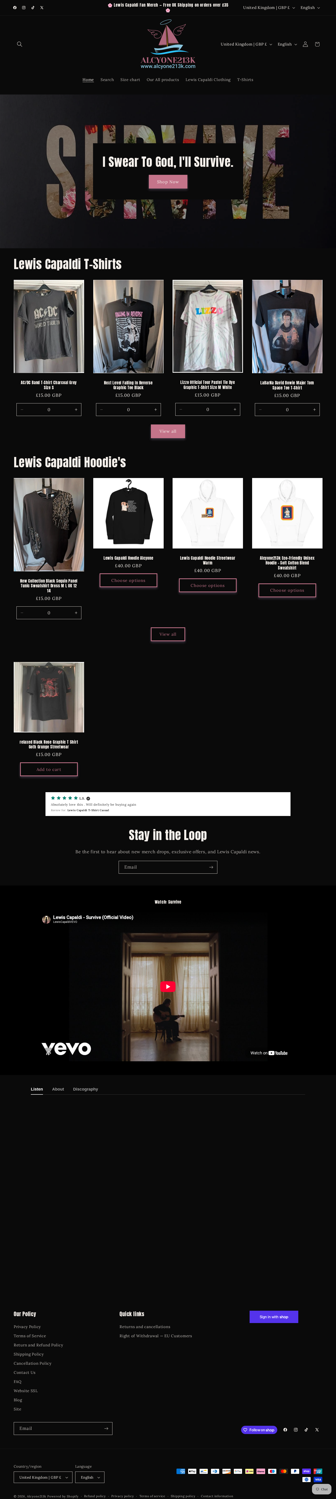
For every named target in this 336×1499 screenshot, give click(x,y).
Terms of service (152, 1496)
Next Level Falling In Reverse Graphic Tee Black (128, 385)
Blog (18, 1399)
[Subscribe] (211, 867)
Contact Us (25, 1372)
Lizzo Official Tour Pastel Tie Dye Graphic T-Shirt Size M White (207, 385)
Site (17, 1409)
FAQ (17, 1381)
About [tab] (58, 1089)
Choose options (128, 580)
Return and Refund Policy (38, 1345)
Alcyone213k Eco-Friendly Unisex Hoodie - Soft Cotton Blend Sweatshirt (287, 563)
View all (168, 431)
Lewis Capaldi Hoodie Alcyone (128, 558)
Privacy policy (122, 1496)
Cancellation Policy (33, 1363)
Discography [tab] (85, 1089)
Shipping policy (183, 1496)
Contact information (217, 1496)
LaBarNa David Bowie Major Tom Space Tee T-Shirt (287, 386)
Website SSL (26, 1390)
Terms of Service (30, 1336)
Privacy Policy (27, 1326)
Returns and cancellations (145, 1326)
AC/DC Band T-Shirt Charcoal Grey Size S (49, 385)
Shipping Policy (29, 1354)
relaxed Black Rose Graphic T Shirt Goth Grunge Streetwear (49, 745)
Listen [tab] (37, 1089)
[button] (20, 44)
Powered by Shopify (63, 1496)
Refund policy (95, 1496)
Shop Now (168, 181)
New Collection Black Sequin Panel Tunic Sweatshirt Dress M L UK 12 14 (48, 586)
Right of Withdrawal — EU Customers (156, 1336)
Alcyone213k (36, 1496)
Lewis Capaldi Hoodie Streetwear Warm (207, 561)
